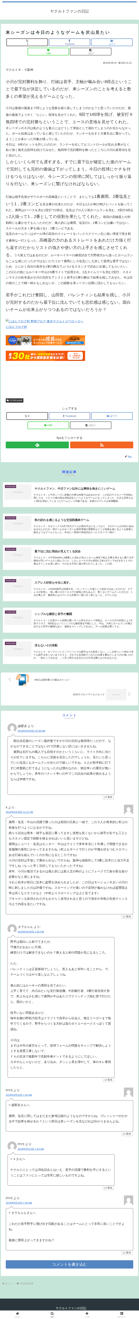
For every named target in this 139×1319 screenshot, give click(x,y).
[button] (90, 51)
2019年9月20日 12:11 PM (19, 812)
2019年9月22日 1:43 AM (19, 1095)
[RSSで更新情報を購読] (101, 445)
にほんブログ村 (16, 327)
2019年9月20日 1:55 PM (31, 931)
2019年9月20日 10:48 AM (31, 731)
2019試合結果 (15, 400)
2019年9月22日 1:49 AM (19, 1203)
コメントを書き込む (69, 1264)
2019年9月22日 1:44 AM (31, 1149)
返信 (109, 797)
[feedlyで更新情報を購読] (37, 445)
